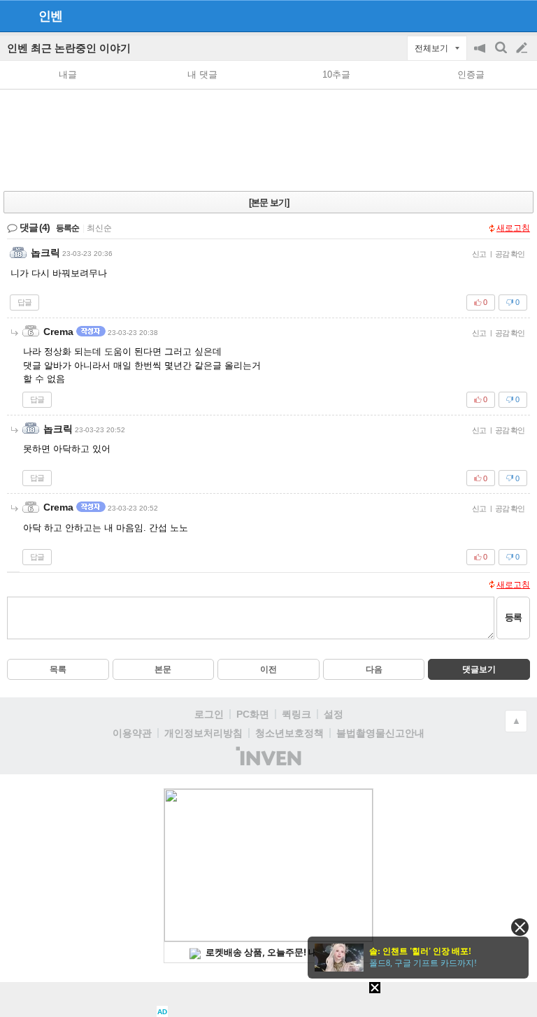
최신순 (99, 228)
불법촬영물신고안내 (380, 733)
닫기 (520, 927)
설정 (333, 714)
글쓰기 (523, 48)
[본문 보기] (269, 202)
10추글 (336, 74)
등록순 (67, 228)
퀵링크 (296, 714)
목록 (58, 669)
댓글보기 (479, 669)
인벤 (50, 16)
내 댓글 (202, 74)
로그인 (209, 714)
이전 (268, 669)
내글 (68, 74)
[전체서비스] (520, 15)
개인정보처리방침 (203, 733)
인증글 (471, 74)
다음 (374, 669)
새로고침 (513, 228)
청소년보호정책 (289, 733)
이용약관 (132, 733)
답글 (24, 302)
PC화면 (252, 714)
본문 (163, 669)
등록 (513, 617)
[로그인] (495, 15)
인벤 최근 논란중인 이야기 (69, 48)
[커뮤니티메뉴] (14, 16)
